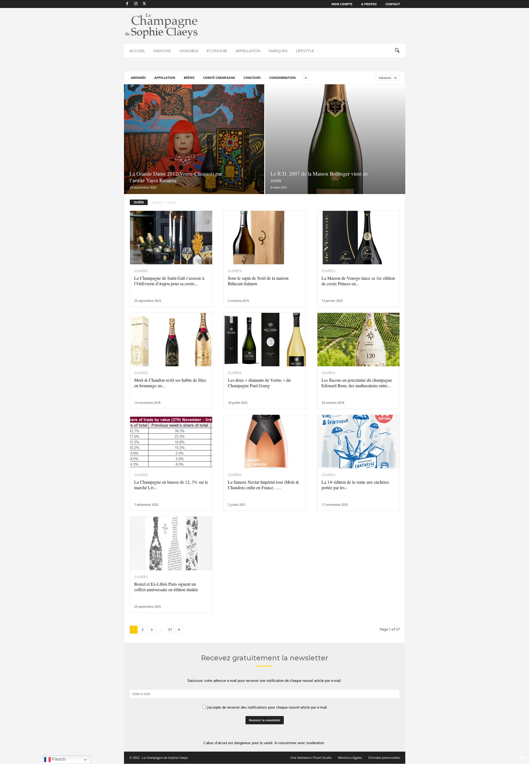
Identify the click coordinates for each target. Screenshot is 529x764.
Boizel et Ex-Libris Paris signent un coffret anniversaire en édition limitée (166, 586)
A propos (369, 4)
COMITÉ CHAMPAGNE (219, 78)
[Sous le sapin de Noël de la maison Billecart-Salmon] (265, 237)
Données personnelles (384, 757)
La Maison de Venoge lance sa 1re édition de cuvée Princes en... (358, 280)
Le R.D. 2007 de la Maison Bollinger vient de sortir (319, 177)
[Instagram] (136, 4)
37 (170, 630)
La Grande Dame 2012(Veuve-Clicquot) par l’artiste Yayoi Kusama (175, 177)
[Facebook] (127, 4)
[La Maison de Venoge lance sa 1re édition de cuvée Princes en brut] (358, 237)
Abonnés (138, 78)
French (58, 759)
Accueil (157, 202)
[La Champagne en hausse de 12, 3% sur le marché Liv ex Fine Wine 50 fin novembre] (171, 441)
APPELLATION (248, 51)
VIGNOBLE (188, 51)
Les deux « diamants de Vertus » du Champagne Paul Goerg (259, 382)
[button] (397, 51)
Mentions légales (350, 757)
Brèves (189, 78)
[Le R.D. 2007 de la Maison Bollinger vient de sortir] (335, 139)
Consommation (282, 78)
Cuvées (141, 271)
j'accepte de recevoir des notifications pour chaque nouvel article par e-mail (266, 707)
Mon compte (341, 4)
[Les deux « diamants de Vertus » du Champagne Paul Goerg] (265, 339)
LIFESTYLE (305, 51)
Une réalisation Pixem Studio (311, 757)
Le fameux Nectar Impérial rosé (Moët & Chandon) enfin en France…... (263, 484)
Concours (252, 78)
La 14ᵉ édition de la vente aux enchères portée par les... (355, 484)
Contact (392, 4)
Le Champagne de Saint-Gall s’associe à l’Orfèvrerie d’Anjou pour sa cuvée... (169, 280)
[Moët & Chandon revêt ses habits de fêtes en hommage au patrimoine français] (171, 339)
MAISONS (162, 51)
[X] (144, 4)
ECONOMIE (217, 51)
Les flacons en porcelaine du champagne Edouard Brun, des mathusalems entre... (357, 382)
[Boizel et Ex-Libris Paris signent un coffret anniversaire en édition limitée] (171, 543)
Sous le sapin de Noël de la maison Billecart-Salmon (258, 280)
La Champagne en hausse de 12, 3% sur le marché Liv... (171, 484)
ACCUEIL (137, 51)
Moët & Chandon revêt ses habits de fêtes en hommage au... (170, 382)
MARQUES (278, 51)
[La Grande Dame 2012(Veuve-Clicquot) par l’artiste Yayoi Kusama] (194, 139)
